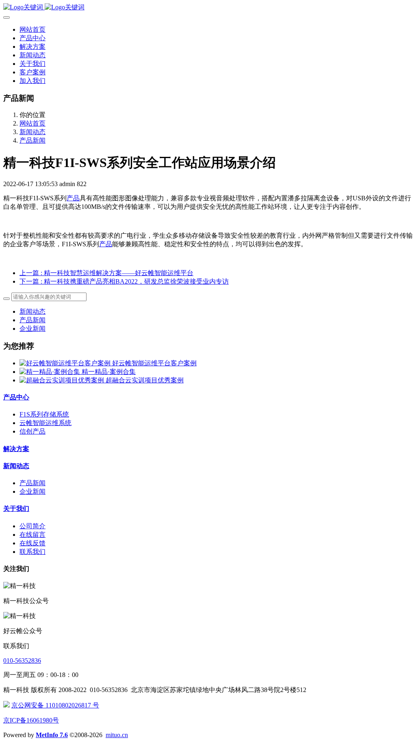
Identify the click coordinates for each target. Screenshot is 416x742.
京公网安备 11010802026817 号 (55, 705)
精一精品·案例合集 (109, 371)
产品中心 (16, 397)
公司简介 (33, 526)
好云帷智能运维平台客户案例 (154, 363)
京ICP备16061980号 (31, 720)
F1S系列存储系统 (44, 414)
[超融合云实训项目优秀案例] (63, 380)
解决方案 (16, 448)
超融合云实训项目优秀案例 (145, 380)
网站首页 (33, 29)
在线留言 (33, 534)
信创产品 (33, 431)
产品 (73, 198)
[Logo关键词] (208, 7)
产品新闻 (33, 140)
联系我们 (33, 551)
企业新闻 (33, 328)
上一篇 (106, 272)
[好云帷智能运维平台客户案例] (66, 363)
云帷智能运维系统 (46, 422)
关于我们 (16, 508)
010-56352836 (22, 660)
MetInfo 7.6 (52, 734)
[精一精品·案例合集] (51, 371)
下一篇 (124, 281)
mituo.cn (117, 734)
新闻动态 (33, 131)
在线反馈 (33, 543)
